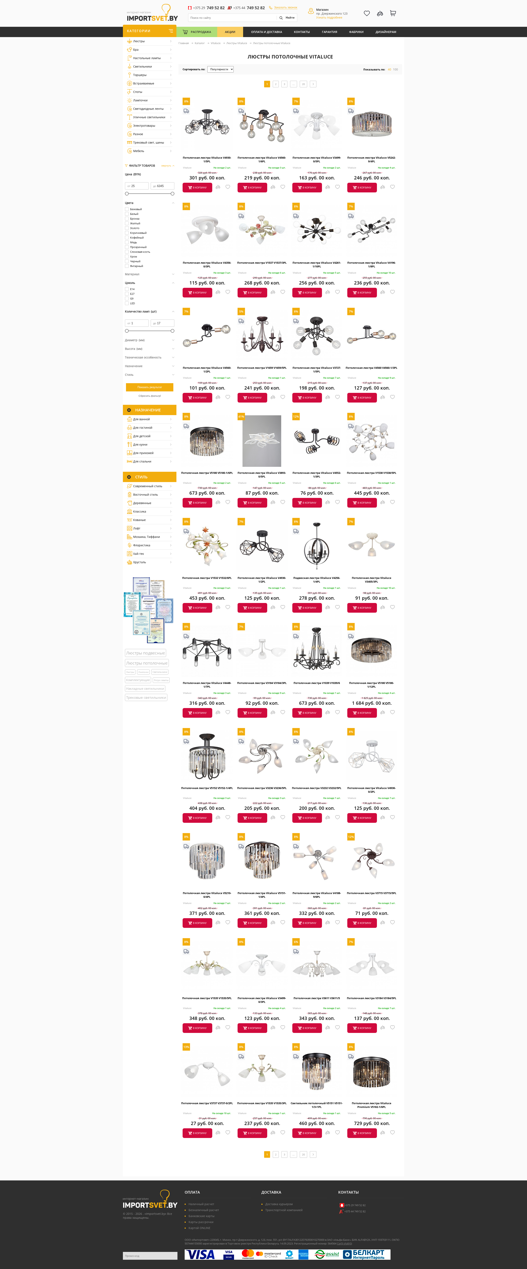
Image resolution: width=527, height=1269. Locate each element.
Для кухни (140, 444)
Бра (136, 50)
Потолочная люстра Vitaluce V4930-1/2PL (262, 579)
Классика (139, 511)
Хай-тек (138, 554)
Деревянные (142, 503)
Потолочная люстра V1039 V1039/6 (317, 683)
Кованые (139, 520)
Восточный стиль (145, 494)
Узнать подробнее (329, 17)
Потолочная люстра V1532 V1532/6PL (207, 578)
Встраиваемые (143, 83)
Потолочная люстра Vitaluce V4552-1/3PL (317, 474)
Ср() (340, 1243)
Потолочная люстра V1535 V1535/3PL (262, 1103)
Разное (138, 134)
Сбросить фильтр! (150, 396)
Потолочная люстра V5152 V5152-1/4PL (207, 788)
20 (303, 84)
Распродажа (201, 32)
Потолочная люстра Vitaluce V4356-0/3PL (207, 264)
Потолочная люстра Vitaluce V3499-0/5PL (317, 159)
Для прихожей (143, 453)
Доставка (271, 1192)
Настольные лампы (147, 58)
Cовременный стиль (147, 486)
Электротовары (144, 126)
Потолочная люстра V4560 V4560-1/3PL (371, 368)
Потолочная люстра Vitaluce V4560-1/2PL (207, 369)
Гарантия (329, 32)
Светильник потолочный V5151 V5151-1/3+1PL (317, 1105)
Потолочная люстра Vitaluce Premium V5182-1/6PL (371, 1105)
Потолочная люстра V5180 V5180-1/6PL (207, 473)
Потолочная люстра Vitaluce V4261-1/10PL (317, 264)
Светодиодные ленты (148, 109)
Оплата (192, 1192)
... (293, 84)
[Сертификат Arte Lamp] (148, 610)
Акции (230, 32)
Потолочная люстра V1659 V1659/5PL (262, 368)
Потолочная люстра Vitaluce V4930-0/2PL (371, 790)
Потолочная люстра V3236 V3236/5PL (262, 788)
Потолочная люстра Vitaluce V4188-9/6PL (317, 895)
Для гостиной (142, 428)
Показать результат (150, 387)
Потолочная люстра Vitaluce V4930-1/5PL (207, 159)
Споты (137, 92)
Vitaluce (187, 167)
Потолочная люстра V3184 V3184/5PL (371, 998)
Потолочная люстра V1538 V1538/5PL (371, 473)
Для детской (141, 436)
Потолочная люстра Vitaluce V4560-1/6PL (262, 159)
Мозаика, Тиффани (146, 537)
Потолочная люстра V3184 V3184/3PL (262, 683)
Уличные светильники (149, 117)
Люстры (139, 41)
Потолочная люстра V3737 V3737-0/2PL (207, 1103)
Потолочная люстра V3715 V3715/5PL (371, 893)
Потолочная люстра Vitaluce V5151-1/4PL (262, 895)
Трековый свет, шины (148, 142)
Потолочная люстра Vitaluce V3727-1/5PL (317, 369)
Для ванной (141, 419)
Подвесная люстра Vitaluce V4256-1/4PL (316, 579)
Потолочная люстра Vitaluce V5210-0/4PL (207, 895)
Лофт (136, 528)
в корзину (199, 187)
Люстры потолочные (147, 663)
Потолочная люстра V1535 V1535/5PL (207, 998)
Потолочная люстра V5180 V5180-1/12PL (371, 684)
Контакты (302, 32)
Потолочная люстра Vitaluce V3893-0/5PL (262, 474)
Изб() (348, 1243)
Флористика (141, 545)
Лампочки (140, 100)
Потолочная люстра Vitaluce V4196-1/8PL (371, 264)
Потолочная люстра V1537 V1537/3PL (262, 263)
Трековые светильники (146, 697)
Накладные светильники (145, 688)
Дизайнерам (386, 32)
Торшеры (140, 75)
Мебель (138, 151)
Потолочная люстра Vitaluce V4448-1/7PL (207, 684)
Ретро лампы (161, 680)
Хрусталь (139, 562)
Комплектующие (138, 680)
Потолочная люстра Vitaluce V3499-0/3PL (262, 1000)
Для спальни (142, 461)
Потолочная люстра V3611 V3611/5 (317, 998)
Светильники (142, 66)
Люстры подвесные (145, 653)
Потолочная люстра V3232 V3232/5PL (316, 788)
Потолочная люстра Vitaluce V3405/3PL (371, 579)
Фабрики (356, 32)
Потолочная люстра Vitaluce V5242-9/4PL (371, 159)
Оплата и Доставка (266, 32)
